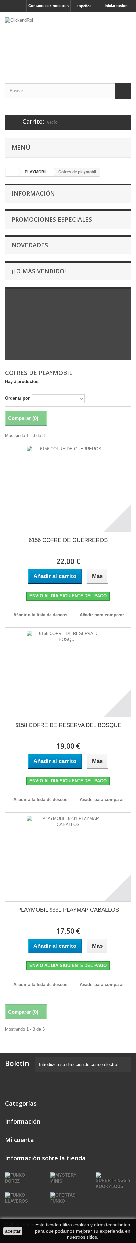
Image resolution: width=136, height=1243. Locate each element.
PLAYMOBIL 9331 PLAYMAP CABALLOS (68, 910)
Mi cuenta (19, 1140)
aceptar (13, 1231)
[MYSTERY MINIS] (67, 1178)
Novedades (30, 245)
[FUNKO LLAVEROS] (22, 1198)
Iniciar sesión (116, 6)
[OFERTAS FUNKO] (67, 1198)
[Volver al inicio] (12, 172)
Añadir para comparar (102, 614)
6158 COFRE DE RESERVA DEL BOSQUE (68, 725)
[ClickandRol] (68, 42)
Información (33, 193)
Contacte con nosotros (48, 6)
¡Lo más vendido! (39, 271)
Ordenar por (17, 398)
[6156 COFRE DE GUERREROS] (68, 487)
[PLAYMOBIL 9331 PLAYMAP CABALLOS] (68, 857)
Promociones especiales (52, 219)
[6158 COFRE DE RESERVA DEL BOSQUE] (68, 672)
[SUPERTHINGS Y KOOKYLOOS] (113, 1180)
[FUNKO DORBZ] (22, 1178)
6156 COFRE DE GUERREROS (68, 540)
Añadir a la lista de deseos (39, 614)
